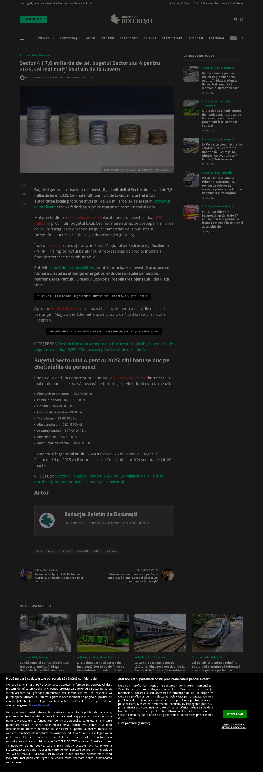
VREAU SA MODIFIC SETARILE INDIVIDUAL (234, 726)
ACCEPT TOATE (235, 714)
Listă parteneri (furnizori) (134, 723)
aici (35, 741)
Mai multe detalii (39, 705)
